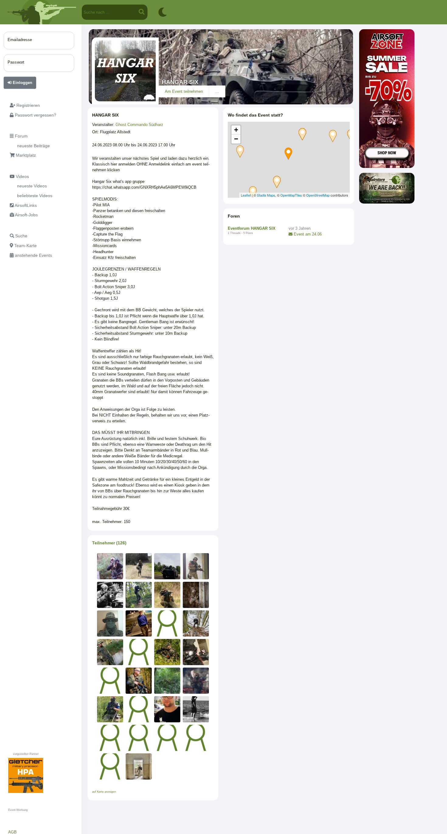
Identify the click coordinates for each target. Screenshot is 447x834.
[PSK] (196, 623)
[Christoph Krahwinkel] (167, 623)
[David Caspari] (139, 595)
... (217, 91)
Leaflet (246, 195)
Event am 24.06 (307, 234)
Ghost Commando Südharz (139, 124)
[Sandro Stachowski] (196, 738)
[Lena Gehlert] (196, 652)
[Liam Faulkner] (196, 566)
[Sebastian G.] (196, 595)
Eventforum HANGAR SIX (251, 228)
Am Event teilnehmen (184, 91)
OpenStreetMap (318, 195)
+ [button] (236, 130)
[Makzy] (139, 738)
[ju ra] (139, 681)
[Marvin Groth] (167, 738)
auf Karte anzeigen (104, 791)
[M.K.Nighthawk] (139, 566)
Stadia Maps (266, 195)
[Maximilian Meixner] (139, 652)
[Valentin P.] (167, 681)
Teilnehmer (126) (109, 542)
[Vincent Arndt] (196, 681)
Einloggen (22, 82)
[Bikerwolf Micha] (167, 652)
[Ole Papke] (139, 709)
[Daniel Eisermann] (110, 766)
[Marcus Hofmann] (110, 623)
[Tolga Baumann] (110, 652)
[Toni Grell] (196, 709)
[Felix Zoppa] (110, 738)
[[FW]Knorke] (110, 566)
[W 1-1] (110, 595)
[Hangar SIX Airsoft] (167, 566)
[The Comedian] (110, 681)
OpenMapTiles (291, 195)
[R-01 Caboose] (167, 595)
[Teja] (110, 709)
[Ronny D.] (139, 766)
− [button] (236, 139)
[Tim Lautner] (139, 623)
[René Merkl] (167, 709)
